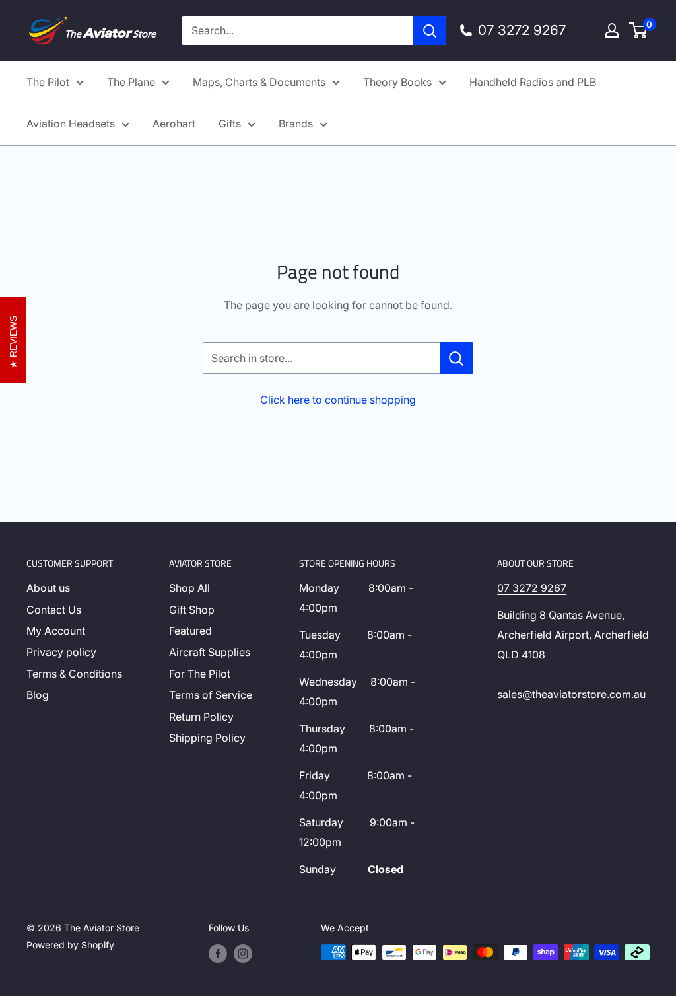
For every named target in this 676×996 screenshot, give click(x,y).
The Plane (131, 82)
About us (48, 587)
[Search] (429, 30)
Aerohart (173, 123)
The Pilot (47, 82)
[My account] (612, 30)
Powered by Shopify (70, 944)
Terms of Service (210, 694)
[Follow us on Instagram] (243, 953)
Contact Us (53, 609)
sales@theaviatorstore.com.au (571, 694)
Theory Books (397, 82)
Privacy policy (61, 651)
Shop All (189, 587)
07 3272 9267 (531, 587)
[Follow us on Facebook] (218, 953)
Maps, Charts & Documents (259, 82)
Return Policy (201, 716)
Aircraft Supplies (209, 651)
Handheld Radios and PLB (532, 82)
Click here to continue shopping (338, 399)
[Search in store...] (456, 358)
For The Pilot (199, 673)
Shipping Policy (207, 737)
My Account (55, 630)
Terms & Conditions (74, 673)
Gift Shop (192, 609)
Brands (296, 123)
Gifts (230, 123)
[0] (638, 30)
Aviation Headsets (70, 123)
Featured (190, 630)
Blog (37, 694)
